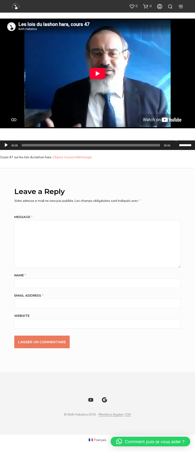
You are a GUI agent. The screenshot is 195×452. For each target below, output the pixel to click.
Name (20, 275)
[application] (97, 145)
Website (21, 316)
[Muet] (175, 139)
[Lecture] (5, 145)
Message (23, 217)
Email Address (28, 295)
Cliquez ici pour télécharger (72, 157)
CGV (128, 415)
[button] (133, 6)
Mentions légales (111, 415)
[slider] (186, 144)
